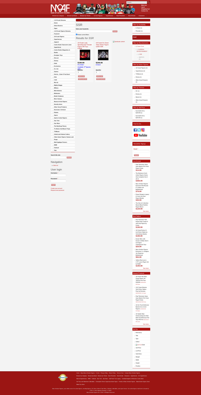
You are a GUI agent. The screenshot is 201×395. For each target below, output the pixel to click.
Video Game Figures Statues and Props (63, 138)
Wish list (55, 165)
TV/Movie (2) (139, 74)
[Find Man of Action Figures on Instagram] (143, 131)
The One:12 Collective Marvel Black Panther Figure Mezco (142, 205)
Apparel (56, 42)
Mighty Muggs (58, 85)
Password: (54, 178)
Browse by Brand (72, 15)
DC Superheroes (142, 375)
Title (137, 335)
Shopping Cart (145, 9)
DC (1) (137, 91)
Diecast (56, 58)
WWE (55, 145)
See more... (146, 211)
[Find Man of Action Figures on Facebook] (135, 131)
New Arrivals (131, 15)
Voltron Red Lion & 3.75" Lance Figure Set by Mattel (142, 262)
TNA (55, 150)
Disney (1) (139, 77)
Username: (54, 173)
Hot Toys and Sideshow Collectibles (85, 381)
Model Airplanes (59, 96)
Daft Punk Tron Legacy (115, 378)
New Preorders (120, 15)
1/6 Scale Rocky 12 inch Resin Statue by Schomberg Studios (141, 232)
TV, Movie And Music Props (62, 129)
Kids (55, 77)
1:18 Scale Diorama (60, 20)
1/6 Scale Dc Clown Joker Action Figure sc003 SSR (102, 44)
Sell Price (138, 348)
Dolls (55, 63)
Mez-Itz (56, 82)
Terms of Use (120, 373)
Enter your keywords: (82, 29)
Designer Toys (58, 55)
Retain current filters (83, 34)
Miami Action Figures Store (143, 381)
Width (137, 360)
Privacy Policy (104, 373)
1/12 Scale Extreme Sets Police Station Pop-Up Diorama (141, 289)
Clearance (142, 15)
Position (138, 366)
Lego (55, 80)
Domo (56, 23)
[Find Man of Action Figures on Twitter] (139, 131)
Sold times (139, 354)
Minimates (57, 93)
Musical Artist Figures (60, 101)
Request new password (57, 190)
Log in (143, 7)
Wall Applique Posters (60, 142)
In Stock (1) (139, 28)
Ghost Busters (58, 25)
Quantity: (80, 70)
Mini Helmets (58, 90)
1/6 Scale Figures (59, 36)
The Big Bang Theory (60, 126)
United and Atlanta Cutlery (62, 134)
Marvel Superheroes (81, 378)
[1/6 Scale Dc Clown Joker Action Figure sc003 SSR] (103, 60)
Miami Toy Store (80, 384)
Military (56, 88)
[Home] (60, 13)
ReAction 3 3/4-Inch (60, 110)
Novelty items (58, 104)
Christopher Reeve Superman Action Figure (107, 381)
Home (77, 373)
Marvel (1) (138, 97)
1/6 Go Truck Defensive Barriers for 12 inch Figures (142, 307)
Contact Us (144, 11)
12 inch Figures (98, 15)
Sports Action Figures (60, 118)
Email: (136, 149)
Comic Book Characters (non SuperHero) (62, 46)
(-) (136, 46)
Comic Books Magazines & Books (62, 51)
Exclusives (57, 66)
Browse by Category (58, 15)
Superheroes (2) (140, 71)
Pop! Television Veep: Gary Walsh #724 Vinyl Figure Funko (142, 166)
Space (56, 115)
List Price (138, 351)
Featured (56, 34)
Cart (135, 37)
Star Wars (57, 123)
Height (137, 363)
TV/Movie (56, 131)
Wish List (144, 5)
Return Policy (112, 373)
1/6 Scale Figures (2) (142, 68)
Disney (56, 60)
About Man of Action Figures (88, 373)
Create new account (56, 188)
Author (137, 341)
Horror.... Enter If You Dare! (62, 74)
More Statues (58, 99)
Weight (138, 357)
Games (56, 71)
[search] (136, 2)
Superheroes (109, 15)
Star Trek (56, 120)
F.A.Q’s (98, 373)
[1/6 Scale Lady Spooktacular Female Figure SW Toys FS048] (85, 60)
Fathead (56, 147)
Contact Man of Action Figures (132, 373)
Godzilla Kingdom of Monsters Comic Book (133, 378)
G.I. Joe (56, 69)
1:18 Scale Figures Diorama (62, 31)
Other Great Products (60, 107)
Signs (55, 28)
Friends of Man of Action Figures (127, 381)
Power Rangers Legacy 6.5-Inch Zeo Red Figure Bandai (142, 196)
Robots (56, 112)
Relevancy (139, 332)
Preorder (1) (139, 31)
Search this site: (56, 155)
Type (137, 338)
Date (143, 345)
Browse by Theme (85, 15)
